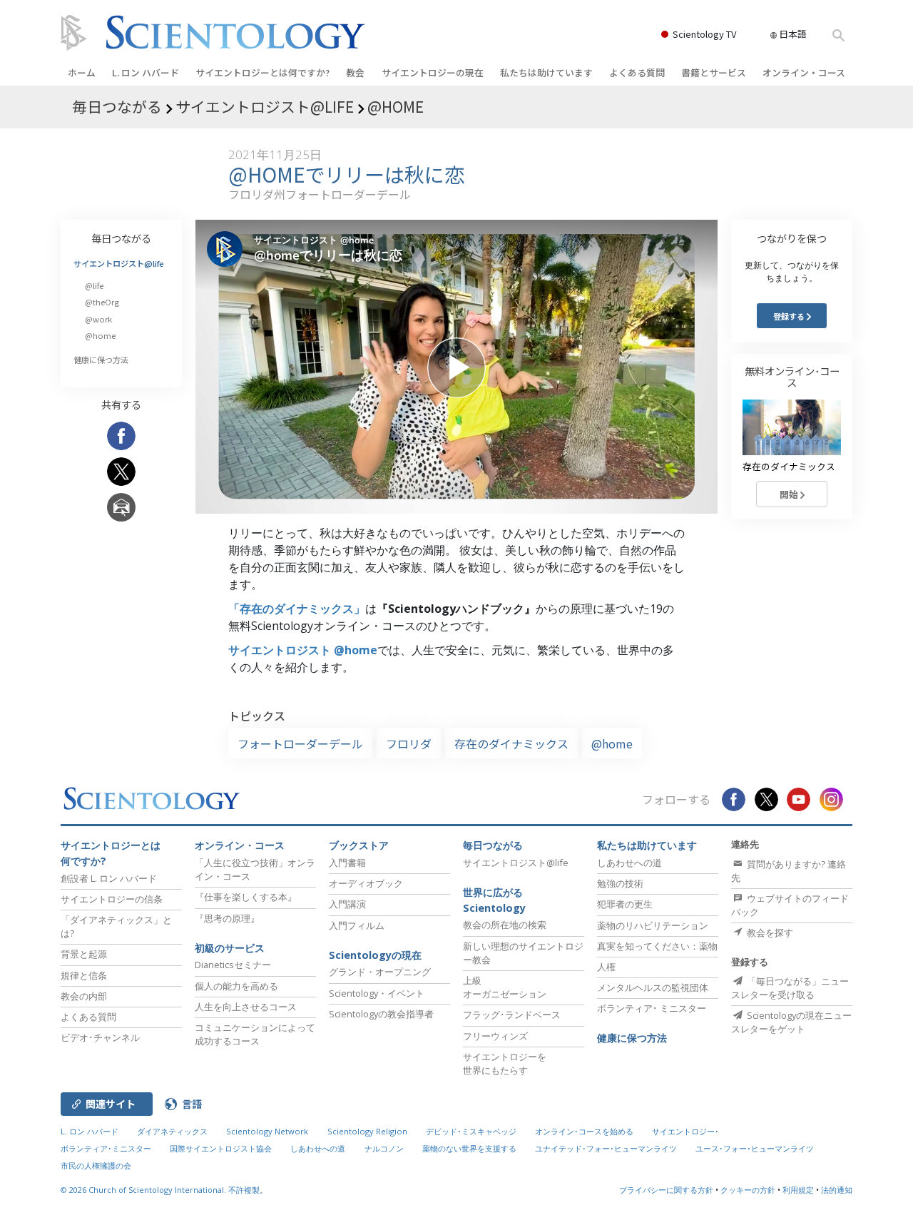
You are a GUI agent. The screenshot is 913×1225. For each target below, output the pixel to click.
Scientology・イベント (376, 993)
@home (612, 743)
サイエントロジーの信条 (112, 899)
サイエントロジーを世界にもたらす (504, 1063)
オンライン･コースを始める (584, 1131)
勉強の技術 (620, 883)
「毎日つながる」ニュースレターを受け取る (790, 988)
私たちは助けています (546, 72)
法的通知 (836, 1189)
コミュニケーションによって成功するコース (255, 1034)
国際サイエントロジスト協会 (221, 1148)
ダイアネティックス (172, 1131)
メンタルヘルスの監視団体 (652, 987)
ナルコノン (384, 1148)
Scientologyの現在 (375, 955)
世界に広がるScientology (494, 900)
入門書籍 (347, 862)
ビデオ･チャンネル (100, 1037)
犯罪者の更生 (625, 904)
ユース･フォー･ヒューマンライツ (754, 1148)
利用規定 (798, 1189)
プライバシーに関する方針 (666, 1189)
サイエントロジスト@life (118, 263)
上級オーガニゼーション (504, 987)
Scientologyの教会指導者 (381, 1013)
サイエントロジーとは (262, 72)
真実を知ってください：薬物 (657, 946)
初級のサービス (230, 948)
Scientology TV (704, 34)
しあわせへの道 (629, 862)
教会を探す (769, 932)
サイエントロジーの (433, 72)
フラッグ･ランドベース (512, 1014)
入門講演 (347, 904)
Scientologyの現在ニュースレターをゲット (791, 1022)
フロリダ (409, 743)
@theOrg (102, 301)
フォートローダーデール (300, 743)
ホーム (82, 72)
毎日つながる (121, 237)
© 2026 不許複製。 (164, 1189)
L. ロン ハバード (145, 72)
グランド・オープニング (380, 971)
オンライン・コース (803, 72)
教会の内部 (84, 996)
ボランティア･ (651, 1008)
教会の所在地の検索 (504, 924)
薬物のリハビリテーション (652, 925)
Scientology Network (267, 1131)
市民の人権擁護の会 (96, 1165)
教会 (355, 72)
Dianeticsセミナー (233, 964)
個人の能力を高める (236, 986)
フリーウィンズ (495, 1036)
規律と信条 (84, 975)
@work (98, 319)
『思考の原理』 (227, 918)
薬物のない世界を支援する (469, 1148)
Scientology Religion (367, 1131)
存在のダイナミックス (511, 743)
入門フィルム (356, 925)
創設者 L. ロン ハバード (109, 878)
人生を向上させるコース (246, 1006)
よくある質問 (637, 72)
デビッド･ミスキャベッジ (471, 1131)
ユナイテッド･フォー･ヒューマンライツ (606, 1148)
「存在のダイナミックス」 (296, 608)
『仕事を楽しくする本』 (246, 896)
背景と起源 (84, 953)
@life (94, 285)
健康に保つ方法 (100, 359)
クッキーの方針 (747, 1189)
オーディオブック (366, 883)
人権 (606, 966)
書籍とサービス (713, 72)
